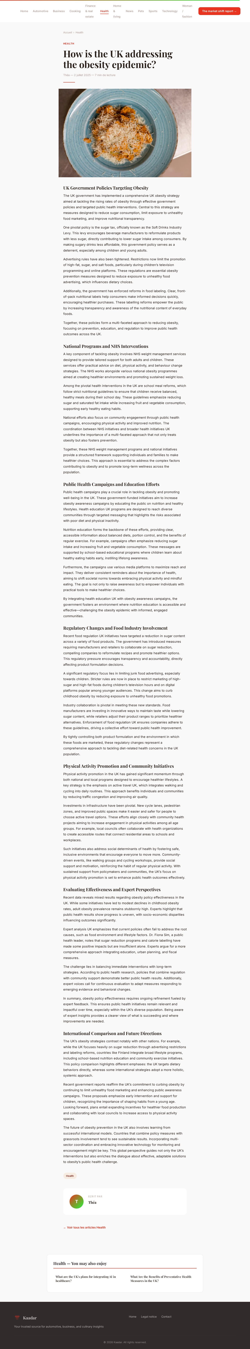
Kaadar (30, 1317)
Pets (141, 11)
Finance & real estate (90, 11)
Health (104, 11)
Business (59, 11)
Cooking (75, 11)
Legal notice (149, 1316)
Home (24, 11)
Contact (166, 1316)
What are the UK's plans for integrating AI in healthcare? (86, 1279)
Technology (170, 11)
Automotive (40, 11)
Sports (153, 11)
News (129, 11)
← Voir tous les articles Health (84, 1227)
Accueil (67, 32)
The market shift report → (219, 11)
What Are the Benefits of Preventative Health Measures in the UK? (160, 1279)
